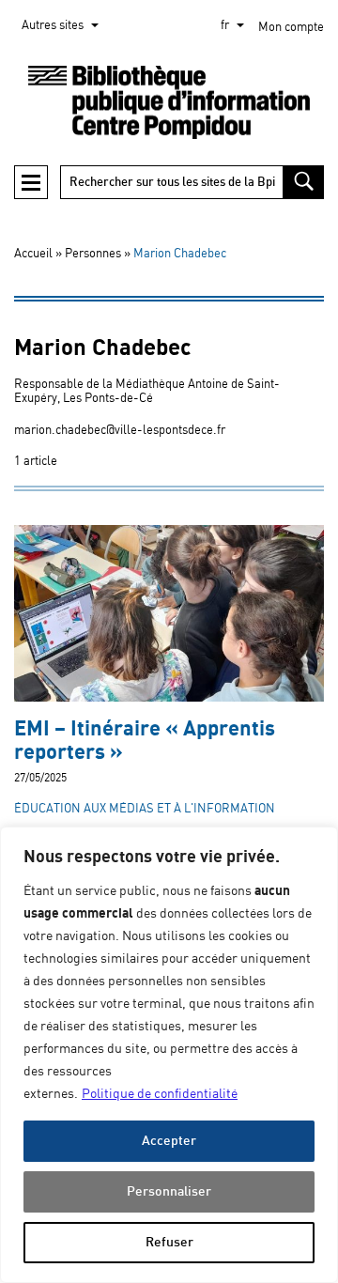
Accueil (33, 254)
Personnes (93, 254)
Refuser (169, 1242)
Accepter (169, 1141)
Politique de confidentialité (160, 1094)
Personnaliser (169, 1191)
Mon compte (291, 28)
